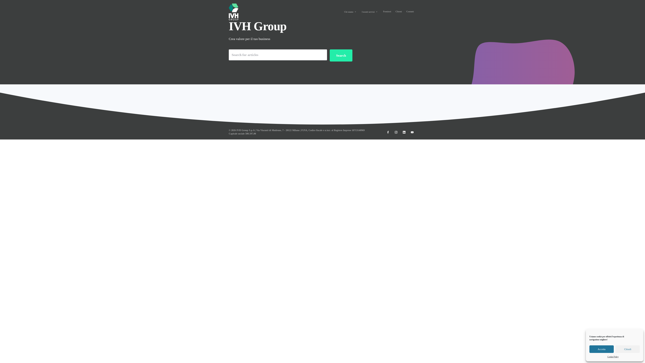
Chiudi (627, 349)
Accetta (602, 349)
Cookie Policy (613, 357)
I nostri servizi (368, 12)
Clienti (399, 11)
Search (341, 55)
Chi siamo (348, 12)
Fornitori (387, 11)
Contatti (410, 11)
